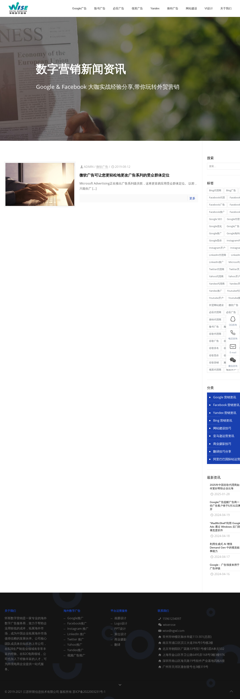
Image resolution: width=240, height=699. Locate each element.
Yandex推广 (75, 650)
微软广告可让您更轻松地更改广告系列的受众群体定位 (125, 175)
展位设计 (120, 634)
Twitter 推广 (75, 639)
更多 (192, 198)
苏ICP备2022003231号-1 (89, 692)
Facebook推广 (77, 623)
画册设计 (120, 618)
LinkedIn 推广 (76, 634)
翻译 (117, 645)
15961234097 (172, 619)
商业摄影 (120, 639)
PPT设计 (120, 629)
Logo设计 (120, 623)
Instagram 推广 (77, 629)
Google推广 (75, 618)
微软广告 (102, 167)
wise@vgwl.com (173, 631)
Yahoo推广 (74, 645)
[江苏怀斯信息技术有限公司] (18, 8)
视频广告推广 (76, 655)
